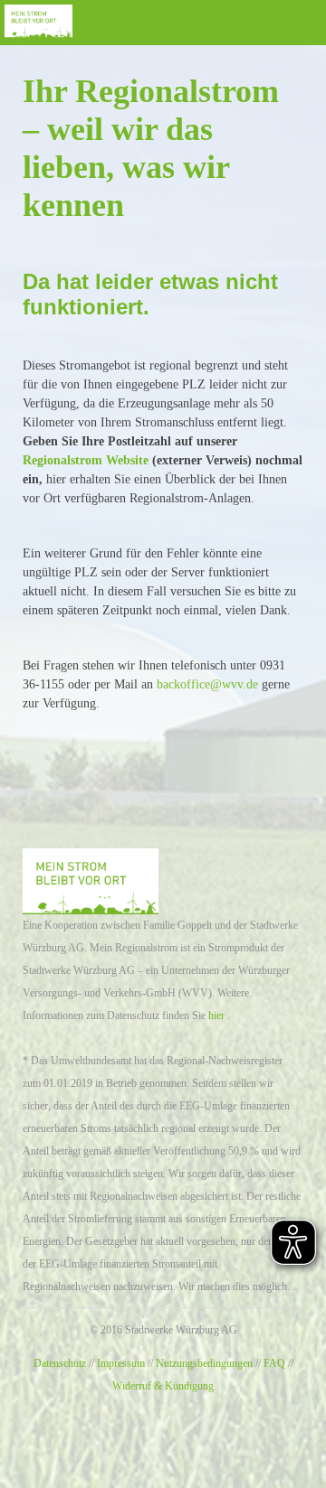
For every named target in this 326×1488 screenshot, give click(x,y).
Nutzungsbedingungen (204, 1363)
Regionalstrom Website (86, 460)
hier (216, 1015)
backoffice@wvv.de (207, 684)
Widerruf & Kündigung (163, 1386)
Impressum (121, 1363)
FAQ (274, 1363)
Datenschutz (60, 1363)
